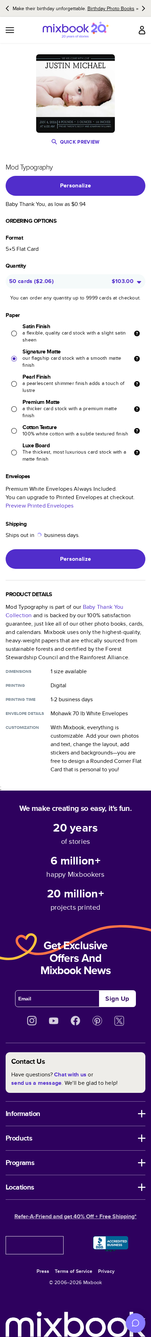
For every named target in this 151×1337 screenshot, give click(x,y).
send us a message (36, 1083)
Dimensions (18, 671)
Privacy (106, 1271)
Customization (22, 727)
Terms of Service (73, 1271)
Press (43, 1271)
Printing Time (20, 699)
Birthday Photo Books (110, 8)
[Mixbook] (75, 30)
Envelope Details (25, 713)
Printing (15, 685)
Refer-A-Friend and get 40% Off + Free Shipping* (75, 1216)
